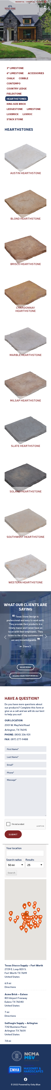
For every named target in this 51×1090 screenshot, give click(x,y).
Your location (13, 848)
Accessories (36, 73)
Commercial (30, 2)
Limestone (34, 108)
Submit (13, 834)
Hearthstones (17, 98)
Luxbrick (12, 114)
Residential (19, 2)
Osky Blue (35, 1084)
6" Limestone (15, 73)
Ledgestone (15, 108)
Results (30, 859)
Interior (39, 2)
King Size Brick (16, 103)
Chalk (11, 78)
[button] (24, 907)
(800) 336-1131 (22, 734)
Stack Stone (15, 119)
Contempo (14, 83)
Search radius (14, 859)
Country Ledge (17, 88)
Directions (10, 986)
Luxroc (27, 114)
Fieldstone (14, 93)
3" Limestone (15, 68)
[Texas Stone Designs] (26, 8)
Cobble (23, 78)
